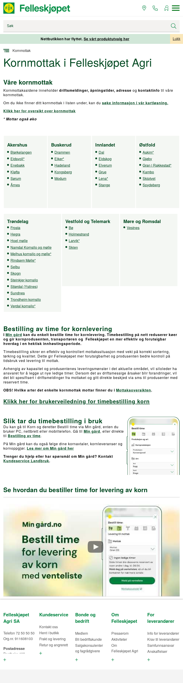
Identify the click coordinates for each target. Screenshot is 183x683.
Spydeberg (151, 184)
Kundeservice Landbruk (26, 460)
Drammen (62, 152)
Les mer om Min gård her (50, 448)
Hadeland (62, 165)
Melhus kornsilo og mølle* (30, 253)
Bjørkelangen (21, 152)
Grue (102, 171)
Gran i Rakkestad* (157, 165)
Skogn (15, 273)
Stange (104, 184)
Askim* (148, 152)
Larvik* (74, 240)
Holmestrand (79, 234)
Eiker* (59, 158)
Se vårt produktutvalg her (106, 38)
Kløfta (15, 171)
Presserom (120, 633)
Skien (73, 247)
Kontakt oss (48, 626)
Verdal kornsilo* (22, 306)
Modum (60, 178)
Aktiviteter (119, 639)
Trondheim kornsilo (25, 299)
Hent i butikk (49, 632)
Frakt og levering (52, 638)
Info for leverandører (163, 633)
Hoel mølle (19, 240)
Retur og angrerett (53, 644)
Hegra (15, 234)
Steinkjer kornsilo (24, 280)
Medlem (81, 633)
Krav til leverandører (163, 639)
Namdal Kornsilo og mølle (31, 247)
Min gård (14, 334)
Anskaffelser (157, 651)
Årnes (15, 184)
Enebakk (17, 165)
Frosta (15, 227)
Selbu (15, 266)
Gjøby (147, 158)
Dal (101, 152)
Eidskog (105, 158)
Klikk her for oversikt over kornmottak (39, 110)
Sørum (15, 178)
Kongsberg (63, 171)
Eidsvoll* (17, 158)
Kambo (148, 171)
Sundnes (17, 293)
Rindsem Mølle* (23, 260)
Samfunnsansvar (160, 645)
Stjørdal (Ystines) (24, 286)
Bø (71, 227)
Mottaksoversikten (133, 390)
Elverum (105, 165)
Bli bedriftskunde (88, 639)
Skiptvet (149, 178)
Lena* (103, 178)
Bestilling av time (24, 435)
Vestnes (133, 227)
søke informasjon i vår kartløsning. (135, 102)
